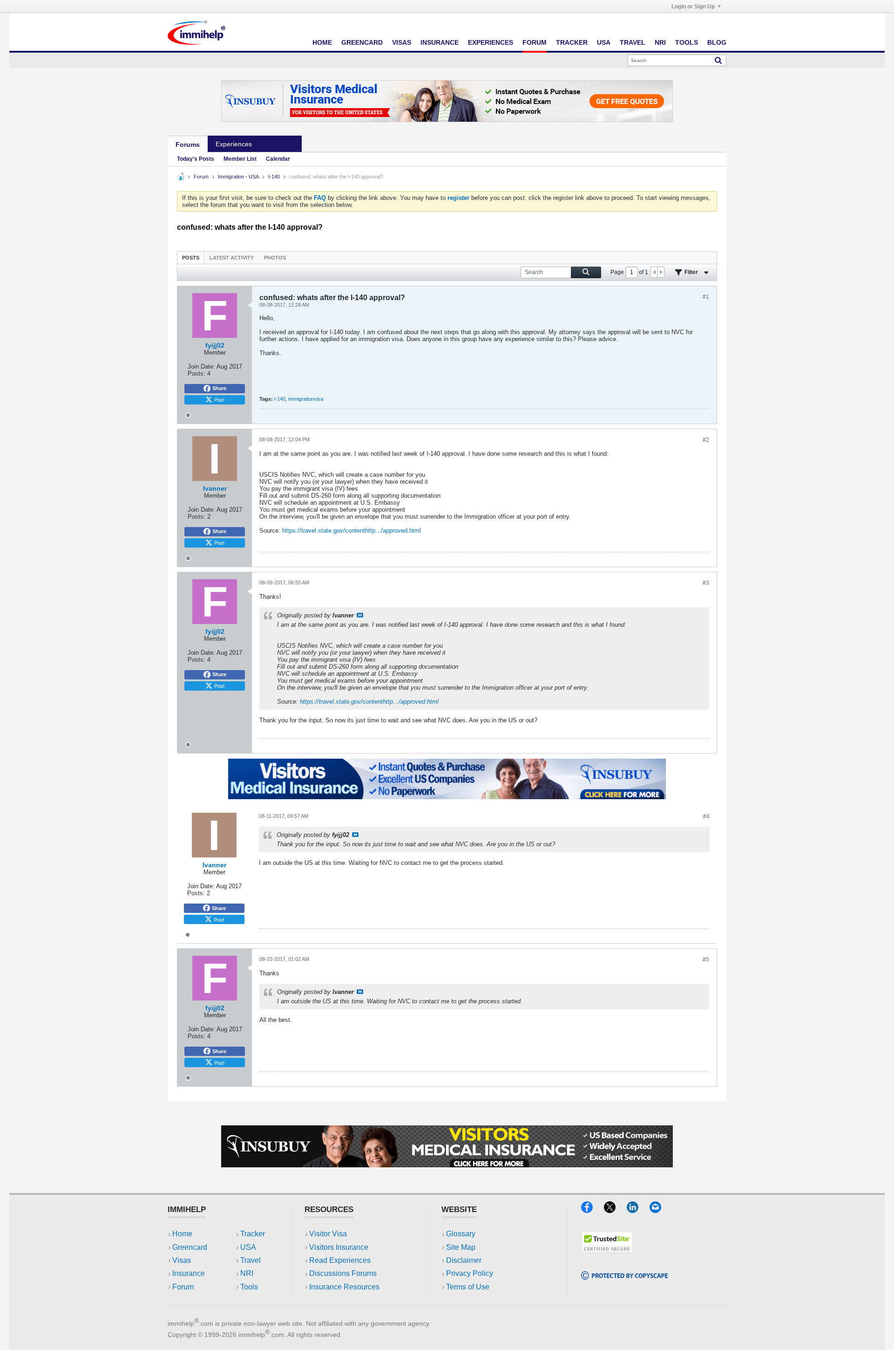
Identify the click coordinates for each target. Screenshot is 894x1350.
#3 (706, 583)
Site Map (460, 1247)
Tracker (572, 42)
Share (219, 388)
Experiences (490, 42)
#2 (706, 440)
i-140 (279, 399)
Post (219, 399)
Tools (686, 42)
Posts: (196, 373)
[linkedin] (638, 1210)
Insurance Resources (344, 1287)
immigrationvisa (305, 399)
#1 (706, 297)
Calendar (278, 159)
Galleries (281, 144)
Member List (240, 159)
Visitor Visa (328, 1234)
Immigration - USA (238, 176)
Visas (401, 42)
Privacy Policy (469, 1273)
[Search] (718, 60)
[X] (615, 1210)
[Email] (660, 1210)
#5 (706, 959)
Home (322, 42)
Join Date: (201, 366)
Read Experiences (340, 1260)
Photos (275, 257)
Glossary (460, 1234)
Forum (534, 42)
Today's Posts (195, 159)
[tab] (190, 257)
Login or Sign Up (693, 6)
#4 (706, 816)
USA (603, 42)
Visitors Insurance (338, 1247)
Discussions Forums (343, 1273)
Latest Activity (232, 257)
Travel (632, 42)
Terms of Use (467, 1287)
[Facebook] (592, 1210)
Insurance (439, 42)
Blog (716, 42)
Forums (188, 144)
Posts (190, 257)
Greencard (362, 42)
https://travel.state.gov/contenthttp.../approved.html (351, 530)
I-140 (274, 176)
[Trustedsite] (607, 1250)
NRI (660, 42)
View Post (360, 615)
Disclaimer (463, 1260)
